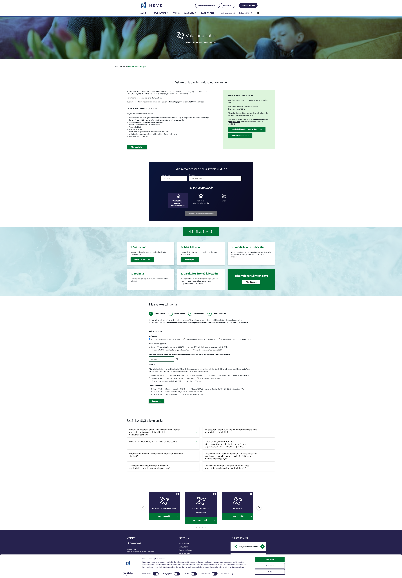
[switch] (177, 573)
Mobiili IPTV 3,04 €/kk (194, 381)
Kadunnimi (192, 175)
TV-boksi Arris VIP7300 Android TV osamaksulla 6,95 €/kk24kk (172, 378)
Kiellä (270, 572)
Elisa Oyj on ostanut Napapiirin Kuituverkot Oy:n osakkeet (181, 102)
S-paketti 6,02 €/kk (157, 375)
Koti (116, 66)
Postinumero (165, 175)
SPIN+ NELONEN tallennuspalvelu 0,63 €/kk (166, 381)
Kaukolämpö (160, 13)
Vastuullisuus (183, 547)
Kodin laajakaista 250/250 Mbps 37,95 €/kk (165, 339)
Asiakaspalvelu (226, 13)
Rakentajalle (207, 13)
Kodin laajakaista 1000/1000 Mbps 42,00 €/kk (236, 339)
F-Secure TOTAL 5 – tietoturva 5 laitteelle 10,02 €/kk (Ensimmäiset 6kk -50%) (177, 394)
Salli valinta (270, 566)
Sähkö (143, 13)
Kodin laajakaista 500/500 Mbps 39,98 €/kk (200, 339)
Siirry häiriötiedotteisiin (207, 5)
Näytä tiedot (225, 574)
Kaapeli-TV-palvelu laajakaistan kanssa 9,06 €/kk (167, 347)
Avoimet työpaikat (185, 550)
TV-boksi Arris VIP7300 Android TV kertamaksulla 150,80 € (229, 375)
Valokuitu (189, 13)
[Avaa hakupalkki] (258, 13)
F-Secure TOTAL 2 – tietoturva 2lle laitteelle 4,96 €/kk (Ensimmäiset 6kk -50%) (217, 389)
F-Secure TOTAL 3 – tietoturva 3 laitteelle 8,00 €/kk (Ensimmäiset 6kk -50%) (177, 392)
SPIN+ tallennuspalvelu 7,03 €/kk (210, 378)
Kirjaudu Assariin (248, 5)
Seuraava (156, 401)
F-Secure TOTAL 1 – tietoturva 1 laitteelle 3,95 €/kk (168, 389)
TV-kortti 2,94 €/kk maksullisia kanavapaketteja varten (170, 350)
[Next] (259, 507)
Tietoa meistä (244, 13)
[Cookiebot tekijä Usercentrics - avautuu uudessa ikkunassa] (128, 573)
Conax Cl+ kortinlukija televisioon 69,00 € (208, 350)
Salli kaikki (270, 560)
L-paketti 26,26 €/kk (196, 375)
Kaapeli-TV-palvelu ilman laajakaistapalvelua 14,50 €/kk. (208, 347)
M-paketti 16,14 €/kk (177, 375)
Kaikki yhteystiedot (186, 553)
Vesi (175, 13)
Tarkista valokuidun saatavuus (200, 214)
